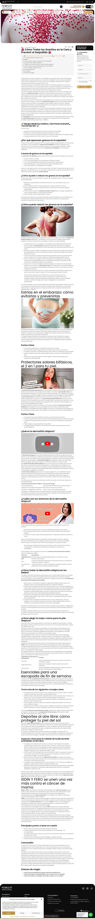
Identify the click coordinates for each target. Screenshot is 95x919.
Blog (22, 47)
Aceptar (9, 913)
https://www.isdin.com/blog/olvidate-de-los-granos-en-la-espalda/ (44, 874)
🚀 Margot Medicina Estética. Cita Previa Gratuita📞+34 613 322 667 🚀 (9, 50)
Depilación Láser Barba (53, 903)
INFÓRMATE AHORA (84, 87)
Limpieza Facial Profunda (54, 899)
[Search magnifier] (61, 6)
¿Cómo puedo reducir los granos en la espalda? (8, 67)
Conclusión (8, 96)
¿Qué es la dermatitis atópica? (10, 72)
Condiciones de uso (24, 916)
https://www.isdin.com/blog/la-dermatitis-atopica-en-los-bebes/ (43, 876)
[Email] (72, 47)
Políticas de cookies (14, 916)
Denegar (22, 913)
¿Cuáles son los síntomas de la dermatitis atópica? (9, 76)
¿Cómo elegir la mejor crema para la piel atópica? (6, 89)
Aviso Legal (32, 916)
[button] (41, 899)
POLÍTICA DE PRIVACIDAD (85, 81)
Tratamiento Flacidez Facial (54, 901)
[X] (66, 47)
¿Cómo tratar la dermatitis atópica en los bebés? (9, 81)
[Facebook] (69, 47)
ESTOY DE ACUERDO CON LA (85, 81)
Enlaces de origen (10, 98)
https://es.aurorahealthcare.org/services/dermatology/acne (42, 872)
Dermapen (50, 897)
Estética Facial (5, 896)
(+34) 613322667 (74, 897)
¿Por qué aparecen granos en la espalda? (6, 59)
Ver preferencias (36, 913)
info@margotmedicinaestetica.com (79, 899)
